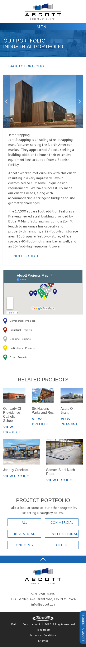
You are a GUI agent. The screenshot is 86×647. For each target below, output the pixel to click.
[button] (6, 101)
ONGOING (24, 544)
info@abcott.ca (43, 604)
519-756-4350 (43, 593)
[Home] (43, 11)
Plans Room (43, 629)
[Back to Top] (43, 559)
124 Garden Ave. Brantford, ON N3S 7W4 (43, 598)
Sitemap (43, 640)
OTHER (62, 544)
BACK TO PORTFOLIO (26, 66)
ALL (24, 522)
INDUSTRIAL (24, 533)
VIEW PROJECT (11, 429)
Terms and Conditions (43, 635)
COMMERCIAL (61, 522)
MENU (43, 27)
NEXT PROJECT (26, 256)
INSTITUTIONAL (64, 533)
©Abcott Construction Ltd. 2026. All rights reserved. (43, 624)
